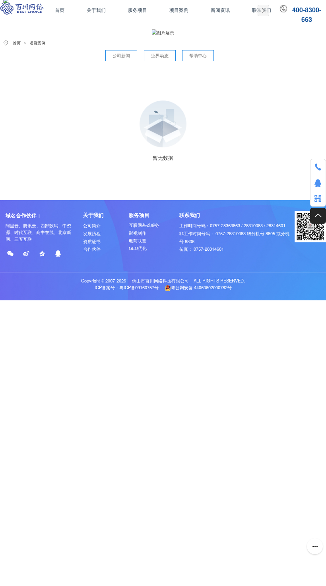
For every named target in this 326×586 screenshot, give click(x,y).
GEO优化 (138, 248)
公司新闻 (121, 55)
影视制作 (137, 233)
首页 (17, 43)
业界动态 (160, 55)
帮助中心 (198, 55)
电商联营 (137, 240)
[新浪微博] (26, 253)
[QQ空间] (42, 253)
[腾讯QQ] (58, 253)
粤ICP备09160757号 (139, 287)
